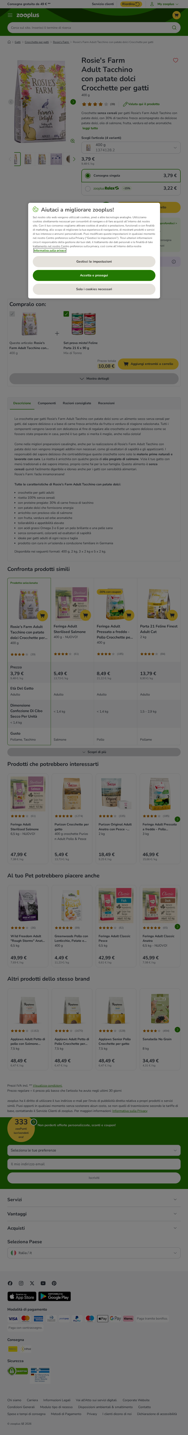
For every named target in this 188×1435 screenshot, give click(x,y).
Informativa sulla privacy (50, 250)
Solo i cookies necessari (94, 289)
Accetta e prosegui (94, 275)
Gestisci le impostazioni (94, 261)
